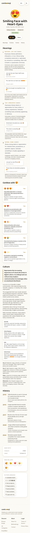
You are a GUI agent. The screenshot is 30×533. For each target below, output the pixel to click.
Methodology (14, 524)
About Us (13, 521)
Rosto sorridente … (10, 491)
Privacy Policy (24, 526)
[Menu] (26, 3)
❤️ (15, 463)
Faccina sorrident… (10, 488)
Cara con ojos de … (10, 483)
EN (21, 3)
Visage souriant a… (10, 486)
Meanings (5, 42)
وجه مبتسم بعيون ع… (10, 494)
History (23, 42)
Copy (24, 188)
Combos (11, 42)
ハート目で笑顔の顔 (10, 480)
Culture (17, 42)
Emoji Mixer (4, 531)
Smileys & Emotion (11, 29)
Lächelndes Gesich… (10, 477)
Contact (13, 527)
